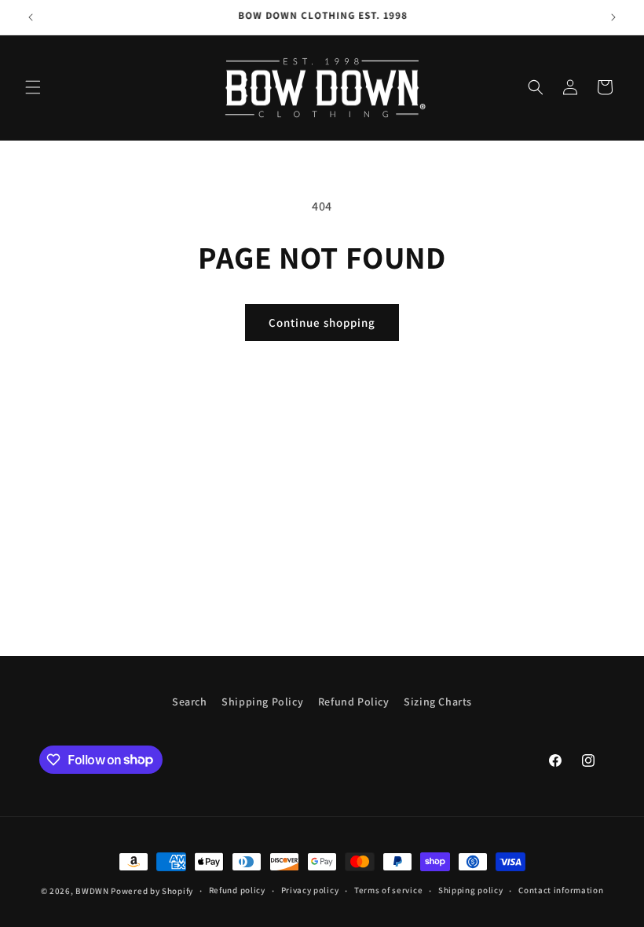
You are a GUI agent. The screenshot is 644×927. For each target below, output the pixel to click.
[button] (33, 87)
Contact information (560, 890)
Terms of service (388, 890)
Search (189, 701)
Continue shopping (322, 322)
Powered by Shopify (152, 890)
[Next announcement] (613, 17)
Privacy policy (310, 890)
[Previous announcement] (30, 17)
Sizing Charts (438, 701)
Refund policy (237, 890)
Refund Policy (354, 701)
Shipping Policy (262, 701)
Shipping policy (470, 890)
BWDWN (92, 890)
